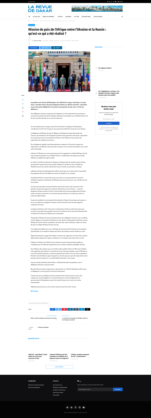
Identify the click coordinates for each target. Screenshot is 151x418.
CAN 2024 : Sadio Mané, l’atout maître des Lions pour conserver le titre (37, 356)
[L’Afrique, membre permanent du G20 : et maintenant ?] (80, 346)
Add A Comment (59, 366)
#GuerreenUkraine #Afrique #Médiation (38, 303)
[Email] (22, 115)
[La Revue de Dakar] (40, 8)
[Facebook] (22, 99)
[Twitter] (22, 103)
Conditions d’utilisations (59, 390)
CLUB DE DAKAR (97, 16)
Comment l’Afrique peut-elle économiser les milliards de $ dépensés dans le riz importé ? (59, 356)
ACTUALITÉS (36, 16)
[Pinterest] (22, 111)
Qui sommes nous (57, 385)
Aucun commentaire (66, 40)
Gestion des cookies (58, 392)
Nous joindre (56, 395)
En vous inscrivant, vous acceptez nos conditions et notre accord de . (108, 129)
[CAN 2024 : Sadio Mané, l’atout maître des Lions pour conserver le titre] (38, 346)
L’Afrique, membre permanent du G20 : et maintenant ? (80, 355)
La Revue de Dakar (37, 40)
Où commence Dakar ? (105, 68)
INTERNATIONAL (86, 16)
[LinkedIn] (22, 107)
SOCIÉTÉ (60, 16)
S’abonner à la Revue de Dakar (36, 385)
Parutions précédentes (34, 387)
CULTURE (76, 16)
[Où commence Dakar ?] (109, 58)
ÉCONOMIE (68, 16)
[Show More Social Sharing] (64, 47)
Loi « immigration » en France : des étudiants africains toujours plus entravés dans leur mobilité (109, 93)
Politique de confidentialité (60, 387)
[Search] (122, 16)
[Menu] (29, 16)
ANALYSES (31, 25)
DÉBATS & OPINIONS (48, 16)
